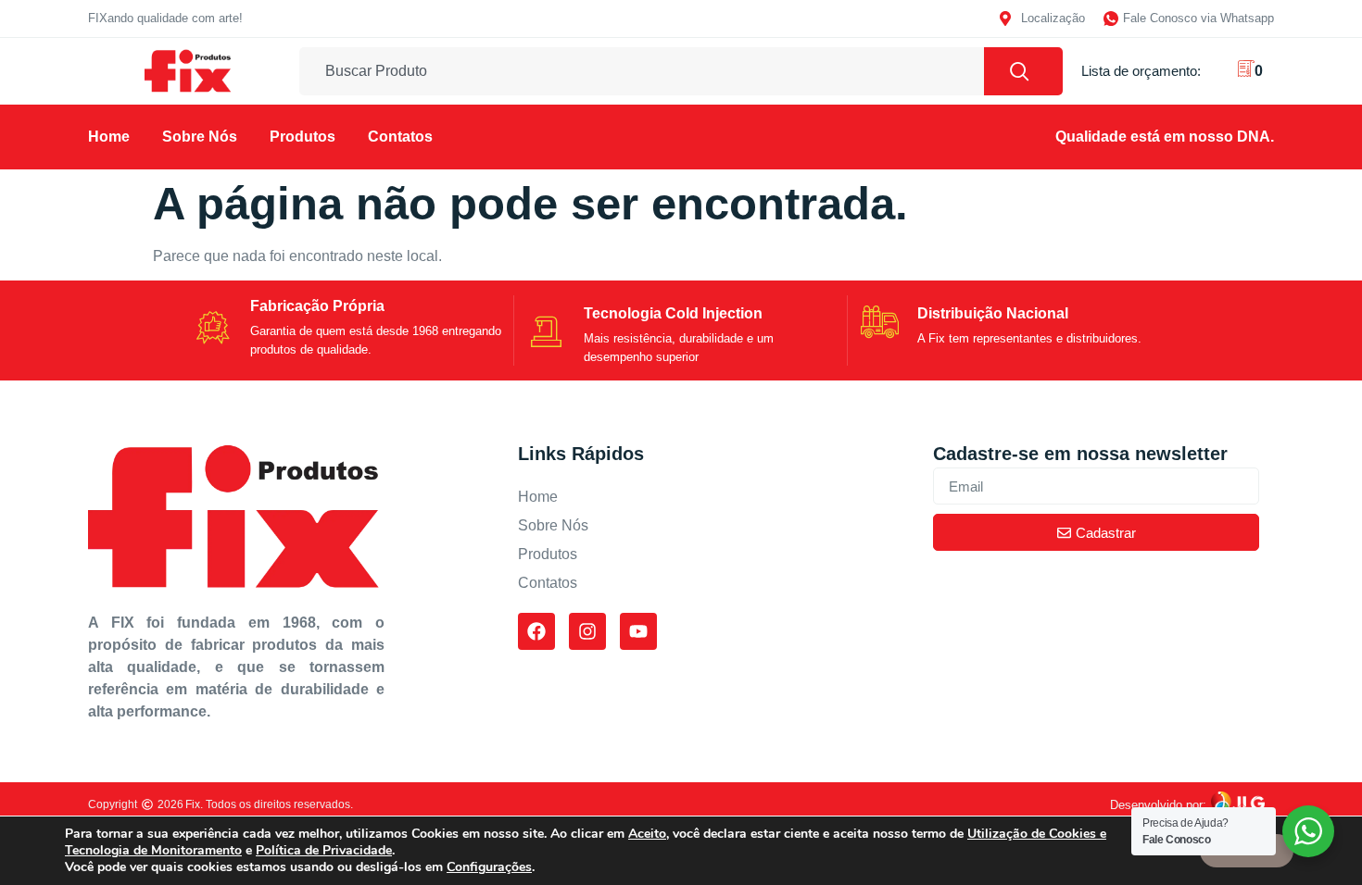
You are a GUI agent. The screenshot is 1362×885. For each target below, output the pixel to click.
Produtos (302, 136)
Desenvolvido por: (1158, 805)
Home (109, 136)
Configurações (489, 867)
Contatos (400, 136)
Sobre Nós (199, 136)
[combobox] (642, 71)
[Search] (1023, 71)
